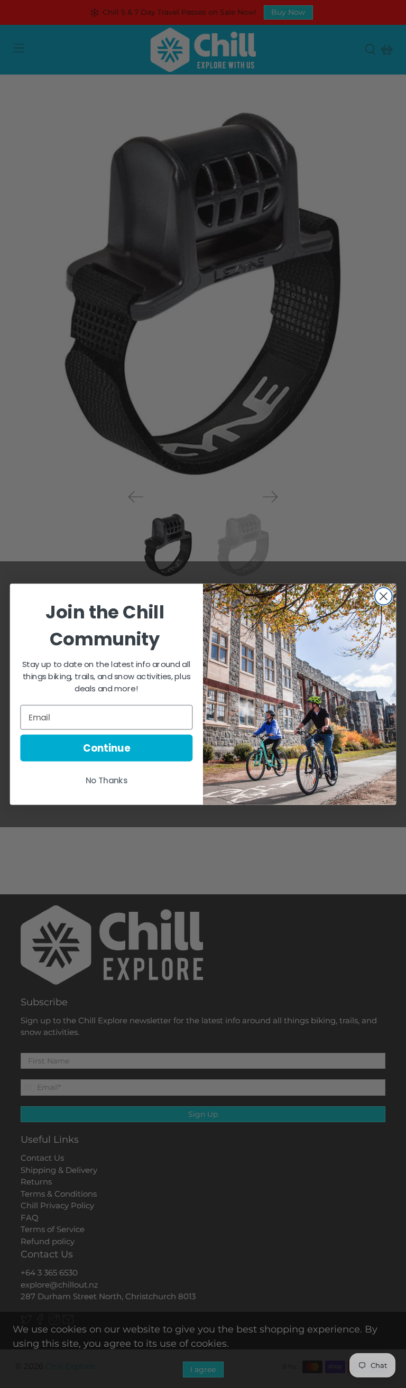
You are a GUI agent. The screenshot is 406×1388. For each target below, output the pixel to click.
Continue (106, 748)
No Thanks (107, 780)
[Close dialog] (383, 596)
